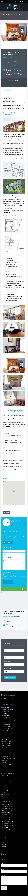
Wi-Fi (15, 470)
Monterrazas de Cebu (7, 720)
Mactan (4, 767)
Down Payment (7, 654)
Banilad (4, 722)
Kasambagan (5, 737)
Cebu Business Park (7, 709)
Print (14, 85)
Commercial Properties (7, 825)
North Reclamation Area (8, 758)
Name (3, 863)
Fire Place (5, 463)
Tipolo (3, 747)
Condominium (5, 806)
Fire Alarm (15, 460)
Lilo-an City (4, 784)
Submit (4, 888)
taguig (2, 792)
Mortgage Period (8, 668)
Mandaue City (4, 741)
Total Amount (7, 648)
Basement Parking (17, 457)
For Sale (3, 838)
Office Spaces (5, 819)
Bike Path (5, 460)
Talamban (4, 715)
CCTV (10, 460)
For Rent (3, 842)
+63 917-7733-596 (21, 1)
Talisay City (4, 775)
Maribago (4, 771)
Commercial (4, 817)
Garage (17, 463)
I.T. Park (4, 711)
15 (24, 47)
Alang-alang (5, 756)
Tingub (3, 760)
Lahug (3, 713)
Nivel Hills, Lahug (6, 728)
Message (4, 875)
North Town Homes (7, 750)
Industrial (3, 827)
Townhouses (5, 812)
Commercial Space (6, 823)
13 (21, 47)
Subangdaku (5, 745)
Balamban (4, 730)
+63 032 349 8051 (12, 534)
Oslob (2, 796)
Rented (3, 846)
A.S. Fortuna (5, 743)
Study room (9, 470)
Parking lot (18, 466)
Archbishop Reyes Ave (6, 773)
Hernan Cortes (5, 752)
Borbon (4, 739)
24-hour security (7, 450)
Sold (2, 844)
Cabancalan (5, 754)
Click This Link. (14, 440)
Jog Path (5, 466)
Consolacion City (5, 782)
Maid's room (11, 466)
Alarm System (6, 453)
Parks (4, 470)
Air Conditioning (16, 450)
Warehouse (4, 829)
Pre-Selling (4, 840)
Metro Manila (4, 788)
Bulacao (3, 786)
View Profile (7, 542)
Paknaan (4, 762)
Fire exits (21, 460)
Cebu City (3, 707)
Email (3, 869)
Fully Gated (11, 463)
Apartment (4, 814)
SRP (3, 777)
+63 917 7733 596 (12, 531)
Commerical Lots (6, 821)
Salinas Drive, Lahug (7, 733)
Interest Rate (7, 661)
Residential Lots (6, 808)
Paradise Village (7, 726)
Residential (9, 14)
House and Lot (18, 14)
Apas (2, 780)
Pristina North (6, 717)
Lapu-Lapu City (4, 764)
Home (2, 14)
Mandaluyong (4, 794)
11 (18, 47)
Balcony (13, 453)
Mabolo (4, 735)
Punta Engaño (5, 769)
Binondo (4, 790)
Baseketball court (7, 457)
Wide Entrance (6, 473)
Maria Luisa (6, 724)
